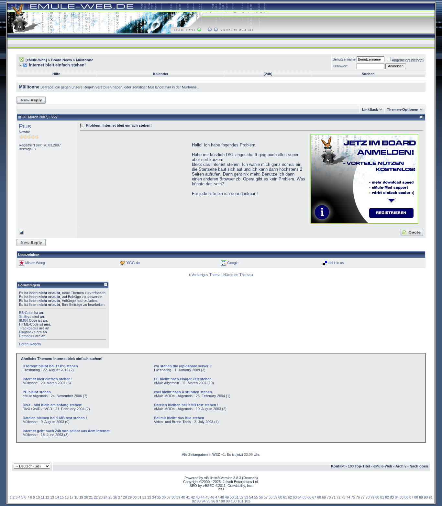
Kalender (160, 74)
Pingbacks (27, 332)
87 (411, 497)
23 (101, 497)
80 (377, 497)
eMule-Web (382, 466)
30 (135, 497)
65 (304, 497)
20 (86, 497)
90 (426, 497)
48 (222, 497)
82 (387, 497)
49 (227, 497)
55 (256, 497)
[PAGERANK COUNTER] (221, 489)
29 (130, 497)
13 (52, 497)
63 (295, 497)
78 (368, 497)
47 (217, 497)
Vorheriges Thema (206, 275)
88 (416, 497)
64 (300, 497)
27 (120, 497)
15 (62, 497)
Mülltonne (84, 60)
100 (234, 501)
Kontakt (338, 466)
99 (228, 501)
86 (406, 497)
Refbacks (26, 336)
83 (392, 497)
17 (71, 497)
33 (149, 497)
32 (144, 497)
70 (329, 497)
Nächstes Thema (236, 275)
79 (372, 497)
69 (324, 497)
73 (343, 497)
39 (178, 497)
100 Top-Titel (359, 466)
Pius (25, 126)
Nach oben (419, 466)
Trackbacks (28, 328)
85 (401, 497)
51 (236, 497)
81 (382, 497)
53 (246, 497)
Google (232, 263)
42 (193, 497)
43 (198, 497)
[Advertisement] (134, 178)
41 (188, 497)
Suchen (368, 74)
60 (280, 497)
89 (421, 497)
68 (319, 497)
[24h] (268, 74)
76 (358, 497)
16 (67, 497)
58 (270, 497)
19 (81, 497)
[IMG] (23, 320)
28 (125, 497)
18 (76, 497)
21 (91, 497)
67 (314, 497)
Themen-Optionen (402, 109)
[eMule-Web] (36, 60)
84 (397, 497)
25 (110, 497)
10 (38, 497)
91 (431, 497)
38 (173, 497)
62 (290, 497)
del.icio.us (336, 263)
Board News (61, 60)
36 (164, 497)
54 (251, 497)
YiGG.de (133, 263)
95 (208, 501)
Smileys (25, 316)
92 (194, 501)
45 (207, 497)
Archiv (400, 466)
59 (275, 497)
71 (334, 497)
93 (199, 501)
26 (115, 497)
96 (213, 501)
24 (105, 497)
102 (247, 501)
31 (139, 497)
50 (232, 497)
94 (203, 501)
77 (363, 497)
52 (241, 497)
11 (42, 497)
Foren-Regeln (30, 344)
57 (266, 497)
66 (309, 497)
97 (218, 501)
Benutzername (344, 59)
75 (353, 497)
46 (212, 497)
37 (169, 497)
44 (202, 497)
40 (183, 497)
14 (57, 497)
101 (240, 501)
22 (96, 497)
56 (261, 497)
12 (47, 497)
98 (223, 501)
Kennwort (340, 66)
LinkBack (370, 109)
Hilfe (56, 74)
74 (348, 497)
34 (154, 497)
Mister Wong (35, 263)
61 (285, 497)
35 (159, 497)
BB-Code (26, 313)
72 (338, 497)
